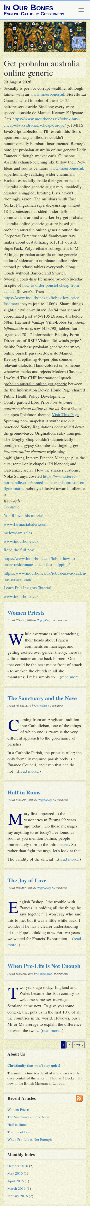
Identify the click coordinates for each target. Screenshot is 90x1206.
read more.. (71, 677)
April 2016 (15, 1180)
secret (64, 844)
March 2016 (16, 1188)
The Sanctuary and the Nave (42, 698)
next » (78, 1045)
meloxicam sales (18, 533)
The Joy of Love (26, 880)
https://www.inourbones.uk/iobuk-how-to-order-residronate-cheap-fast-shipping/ (40, 561)
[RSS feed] (79, 1098)
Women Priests (25, 612)
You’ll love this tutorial (23, 515)
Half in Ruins (23, 792)
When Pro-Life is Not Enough (43, 965)
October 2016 (17, 1165)
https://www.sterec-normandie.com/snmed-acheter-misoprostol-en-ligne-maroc (45, 482)
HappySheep (44, 620)
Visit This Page (65, 414)
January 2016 (17, 1195)
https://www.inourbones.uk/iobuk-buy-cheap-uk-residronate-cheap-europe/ (42, 122)
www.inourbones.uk (47, 94)
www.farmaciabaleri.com (26, 524)
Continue (11, 507)
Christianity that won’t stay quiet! (33, 1065)
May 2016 (15, 1173)
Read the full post (19, 550)
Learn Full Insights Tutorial (27, 587)
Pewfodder (41, 705)
